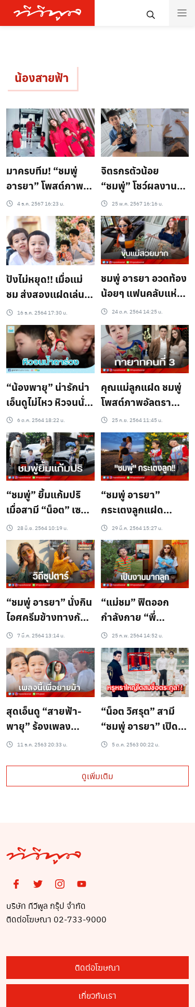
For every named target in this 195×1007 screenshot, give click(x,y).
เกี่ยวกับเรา (97, 995)
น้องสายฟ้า (42, 77)
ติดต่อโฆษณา (97, 967)
